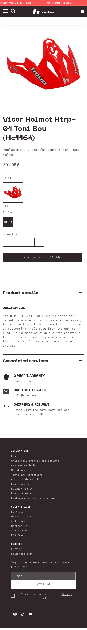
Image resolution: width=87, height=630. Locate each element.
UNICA (7, 222)
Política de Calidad (26, 479)
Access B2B (19, 530)
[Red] (13, 192)
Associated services (25, 361)
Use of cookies (22, 493)
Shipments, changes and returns (35, 460)
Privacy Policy (22, 488)
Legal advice (20, 483)
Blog (14, 455)
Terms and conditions (27, 474)
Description (14, 308)
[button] (7, 11)
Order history (21, 516)
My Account (19, 511)
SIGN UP (43, 584)
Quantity (10, 234)
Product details (20, 293)
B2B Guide (18, 535)
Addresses (18, 521)
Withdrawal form (23, 469)
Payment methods (23, 465)
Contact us (19, 525)
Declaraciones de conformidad (33, 497)
